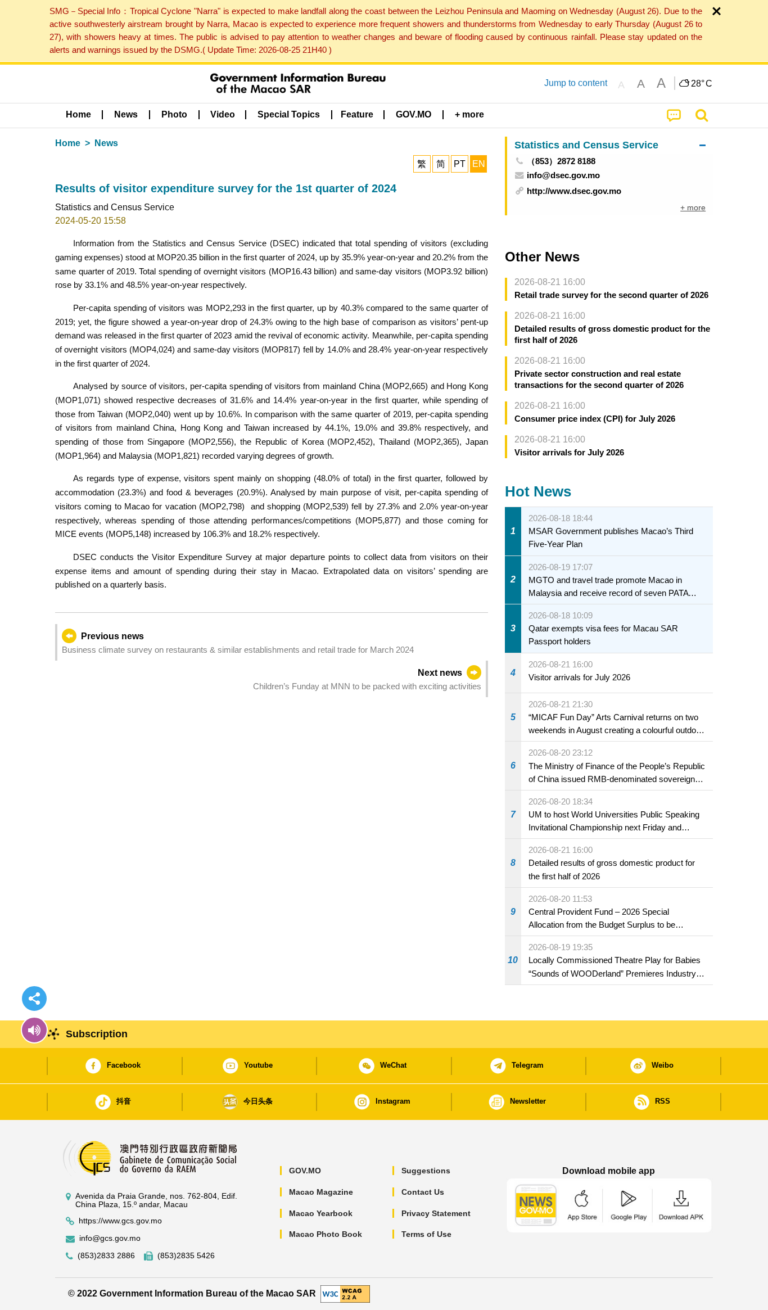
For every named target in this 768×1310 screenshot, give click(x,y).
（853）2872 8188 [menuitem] (561, 161)
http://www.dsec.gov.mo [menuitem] (574, 191)
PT (460, 164)
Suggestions (425, 1170)
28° (701, 83)
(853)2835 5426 (186, 1256)
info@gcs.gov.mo (110, 1238)
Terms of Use (426, 1234)
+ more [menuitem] (693, 207)
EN (478, 164)
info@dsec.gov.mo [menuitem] (563, 175)
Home (67, 143)
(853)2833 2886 (106, 1256)
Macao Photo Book (325, 1234)
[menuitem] (126, 114)
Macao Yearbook (321, 1213)
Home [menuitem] (78, 114)
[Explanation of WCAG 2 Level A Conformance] (345, 1293)
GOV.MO (305, 1170)
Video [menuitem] (222, 114)
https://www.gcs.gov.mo (120, 1221)
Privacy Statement (436, 1213)
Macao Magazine (321, 1191)
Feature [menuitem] (357, 114)
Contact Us (422, 1191)
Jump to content (575, 83)
